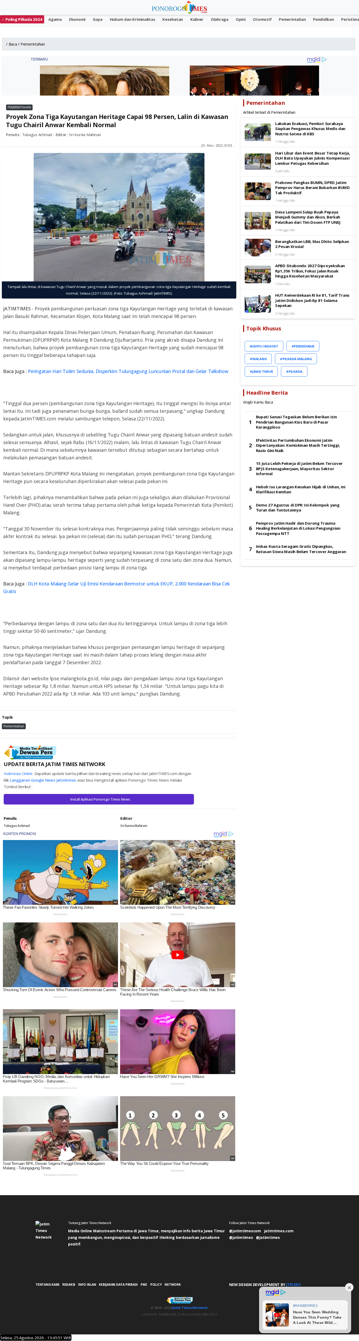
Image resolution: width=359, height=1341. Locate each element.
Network (173, 1284)
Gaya (97, 19)
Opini (241, 19)
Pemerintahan (292, 19)
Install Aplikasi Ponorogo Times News (100, 799)
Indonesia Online (18, 773)
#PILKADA (294, 371)
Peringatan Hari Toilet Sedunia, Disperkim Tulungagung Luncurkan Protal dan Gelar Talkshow (128, 371)
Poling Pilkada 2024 (24, 19)
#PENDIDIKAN (302, 346)
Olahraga (219, 19)
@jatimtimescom (245, 1230)
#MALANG (258, 358)
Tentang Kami (47, 1284)
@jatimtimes (241, 1237)
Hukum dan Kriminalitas (132, 19)
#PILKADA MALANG (296, 358)
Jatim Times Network (189, 1307)
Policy (156, 1284)
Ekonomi (77, 19)
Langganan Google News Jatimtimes (43, 780)
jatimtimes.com (279, 1230)
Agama (55, 19)
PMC (144, 1284)
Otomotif (262, 19)
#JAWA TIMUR (261, 371)
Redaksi (68, 1284)
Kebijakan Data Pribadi (118, 1284)
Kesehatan (172, 19)
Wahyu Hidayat (264, 346)
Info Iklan (87, 1284)
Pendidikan (323, 19)
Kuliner (196, 19)
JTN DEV (293, 1284)
